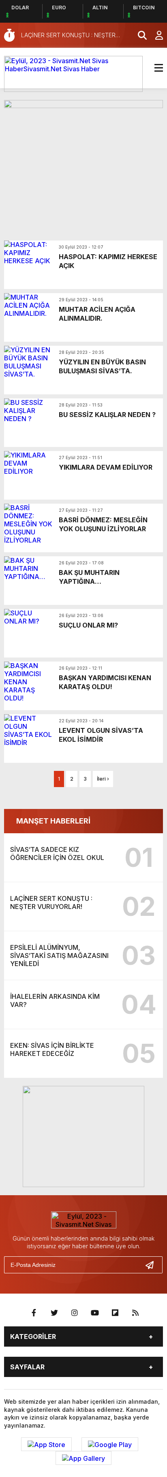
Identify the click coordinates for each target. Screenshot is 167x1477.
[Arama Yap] (139, 35)
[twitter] (54, 1313)
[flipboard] (115, 1313)
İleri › (103, 779)
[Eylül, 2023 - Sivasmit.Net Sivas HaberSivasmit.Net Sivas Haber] (73, 73)
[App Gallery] (83, 1458)
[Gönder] (153, 1264)
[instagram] (74, 1313)
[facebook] (34, 1313)
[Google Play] (109, 1444)
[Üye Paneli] (155, 35)
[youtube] (95, 1313)
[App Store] (46, 1444)
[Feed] (135, 1313)
